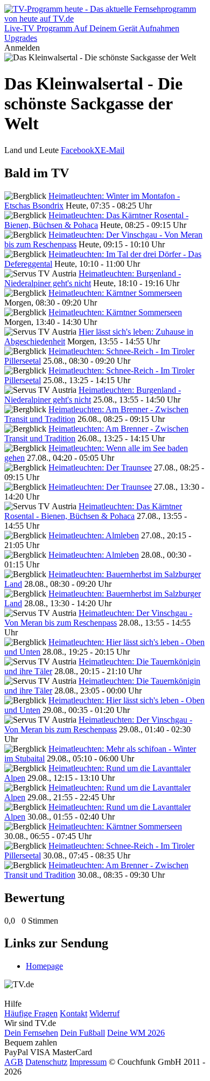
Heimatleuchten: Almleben (93, 535)
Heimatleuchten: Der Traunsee (100, 467)
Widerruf (104, 1013)
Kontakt (73, 1013)
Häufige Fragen (31, 1013)
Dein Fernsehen (31, 1032)
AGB (13, 1061)
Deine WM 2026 (136, 1032)
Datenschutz (46, 1061)
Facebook (77, 150)
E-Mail (112, 150)
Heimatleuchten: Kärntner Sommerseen (115, 292)
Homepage (44, 966)
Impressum (88, 1061)
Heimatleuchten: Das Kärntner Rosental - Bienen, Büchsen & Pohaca (96, 220)
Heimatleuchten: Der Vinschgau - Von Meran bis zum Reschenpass (98, 617)
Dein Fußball (82, 1032)
